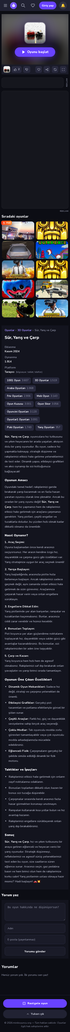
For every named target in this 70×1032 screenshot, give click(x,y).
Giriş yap (48, 5)
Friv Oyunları (19, 396)
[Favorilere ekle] (38, 69)
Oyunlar (9, 330)
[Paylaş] (47, 69)
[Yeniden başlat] (55, 69)
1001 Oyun (18, 380)
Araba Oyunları (20, 388)
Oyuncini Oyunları (22, 411)
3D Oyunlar (25, 330)
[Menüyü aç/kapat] (5, 5)
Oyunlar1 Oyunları (22, 419)
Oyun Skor (48, 404)
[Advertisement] (35, 82)
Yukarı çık (37, 1014)
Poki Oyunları (19, 427)
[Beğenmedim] (26, 69)
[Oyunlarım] (32, 5)
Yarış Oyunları (49, 427)
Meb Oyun (47, 396)
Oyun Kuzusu (19, 404)
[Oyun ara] (23, 5)
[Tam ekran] (63, 69)
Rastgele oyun (37, 1003)
